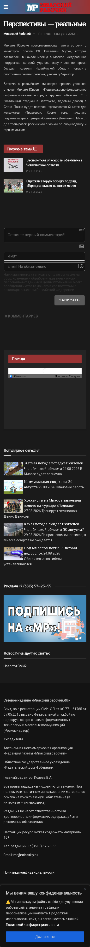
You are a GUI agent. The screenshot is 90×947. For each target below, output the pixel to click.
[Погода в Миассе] (45, 371)
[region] (45, 916)
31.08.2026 (35, 171)
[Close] (85, 889)
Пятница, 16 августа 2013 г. (58, 33)
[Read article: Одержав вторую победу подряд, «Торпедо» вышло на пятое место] (13, 186)
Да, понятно (45, 937)
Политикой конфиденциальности (32, 925)
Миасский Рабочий (17, 33)
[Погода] (17, 375)
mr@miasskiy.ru (25, 855)
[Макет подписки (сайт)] (45, 618)
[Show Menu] (6, 7)
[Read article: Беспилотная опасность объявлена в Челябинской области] (13, 165)
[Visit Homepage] (48, 7)
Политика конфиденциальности (29, 872)
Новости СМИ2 (15, 666)
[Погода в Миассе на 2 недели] (67, 376)
